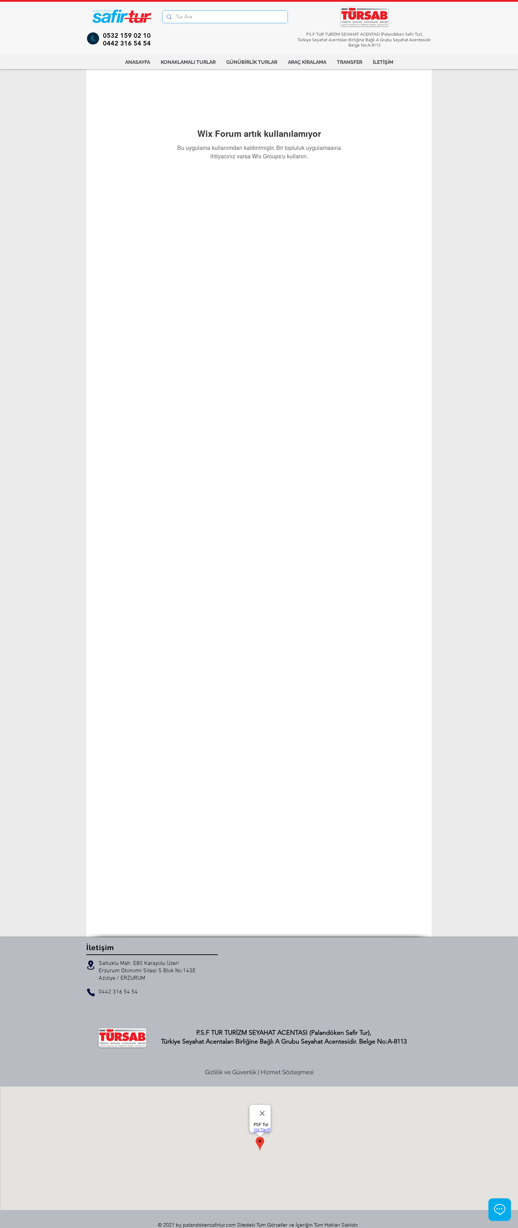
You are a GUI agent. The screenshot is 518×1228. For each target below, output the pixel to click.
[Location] (90, 965)
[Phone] (90, 992)
